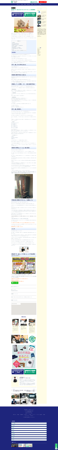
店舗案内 (32, 4)
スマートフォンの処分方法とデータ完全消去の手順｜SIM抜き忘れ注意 (43, 25)
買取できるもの (18, 4)
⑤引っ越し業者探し (14, 46)
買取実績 (22, 4)
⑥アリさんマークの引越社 (14, 127)
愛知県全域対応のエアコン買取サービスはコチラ (17, 226)
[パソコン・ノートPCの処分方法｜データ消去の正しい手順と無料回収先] (24, 401)
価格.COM (13, 138)
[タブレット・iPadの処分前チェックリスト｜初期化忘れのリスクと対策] (32, 401)
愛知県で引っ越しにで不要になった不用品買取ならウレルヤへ (19, 50)
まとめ (13, 49)
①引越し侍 (12, 136)
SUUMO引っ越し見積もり (15, 137)
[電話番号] (34, 2)
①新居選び (13, 42)
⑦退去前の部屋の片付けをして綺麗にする (17, 48)
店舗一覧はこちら (39, 36)
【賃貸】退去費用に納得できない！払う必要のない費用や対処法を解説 (19, 218)
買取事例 (25, 4)
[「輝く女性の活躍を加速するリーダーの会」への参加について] (39, 12)
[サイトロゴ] (12, 1)
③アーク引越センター (14, 124)
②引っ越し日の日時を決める (15, 43)
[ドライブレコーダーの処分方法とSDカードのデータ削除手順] (24, 396)
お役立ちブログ (35, 4)
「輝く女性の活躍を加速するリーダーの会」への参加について (43, 13)
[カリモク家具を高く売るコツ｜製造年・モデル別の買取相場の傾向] (15, 396)
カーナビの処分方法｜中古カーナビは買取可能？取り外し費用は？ (43, 22)
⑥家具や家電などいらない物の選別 (16, 47)
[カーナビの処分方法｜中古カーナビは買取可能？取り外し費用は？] (32, 396)
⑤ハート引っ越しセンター (14, 126)
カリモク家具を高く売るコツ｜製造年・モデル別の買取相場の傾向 (43, 16)
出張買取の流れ (28, 4)
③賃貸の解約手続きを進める (15, 44)
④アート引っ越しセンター (14, 125)
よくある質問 (39, 4)
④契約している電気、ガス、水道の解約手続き (17, 45)
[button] (35, 339)
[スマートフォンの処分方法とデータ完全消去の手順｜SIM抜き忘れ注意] (15, 401)
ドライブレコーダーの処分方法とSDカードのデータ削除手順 (43, 19)
